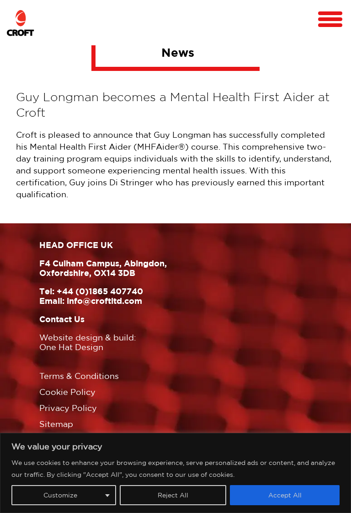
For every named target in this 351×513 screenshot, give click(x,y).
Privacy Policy (68, 408)
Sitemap (56, 424)
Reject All (173, 494)
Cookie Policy (67, 392)
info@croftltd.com (104, 300)
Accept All (285, 494)
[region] (175, 473)
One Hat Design (71, 347)
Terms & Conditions (79, 376)
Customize (60, 494)
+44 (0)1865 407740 (100, 291)
